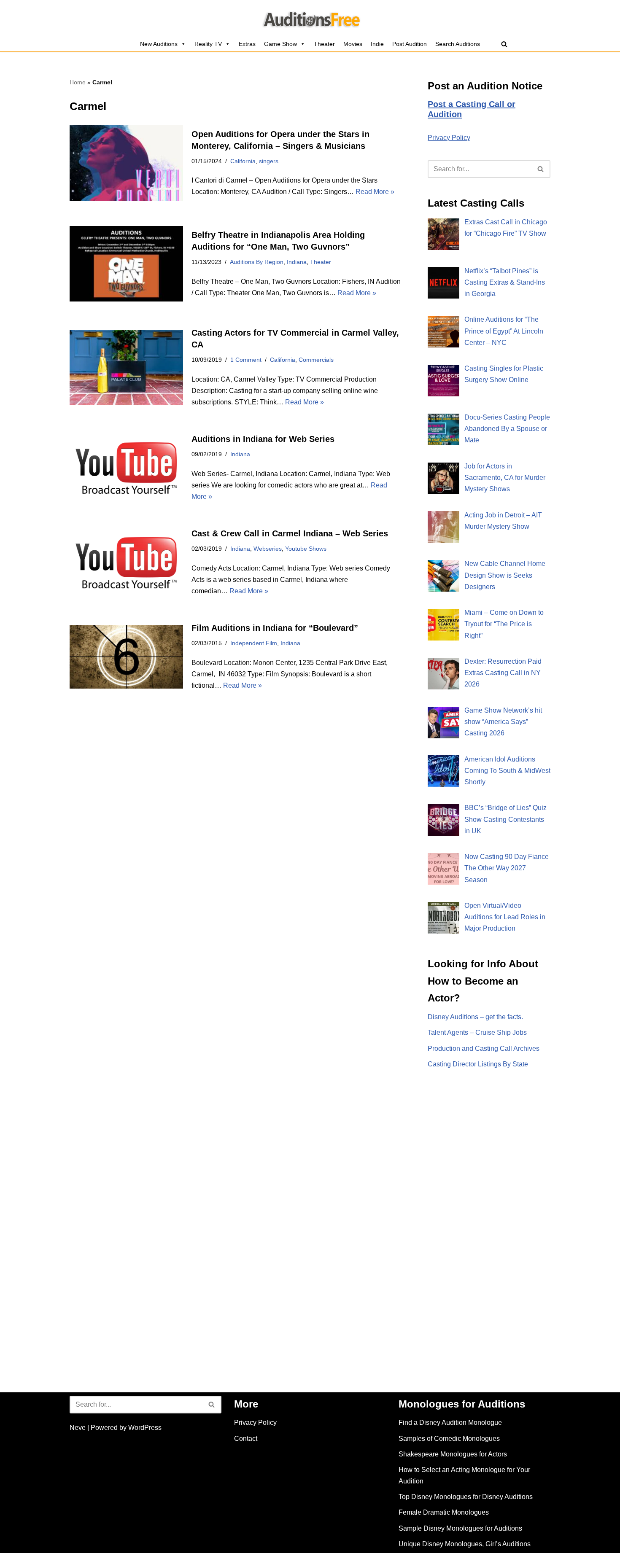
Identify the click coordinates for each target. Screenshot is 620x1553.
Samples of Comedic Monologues (449, 1438)
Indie (377, 43)
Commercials (316, 359)
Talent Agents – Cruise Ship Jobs (477, 1032)
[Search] (504, 44)
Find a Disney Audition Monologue (450, 1422)
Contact (245, 1438)
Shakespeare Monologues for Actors (453, 1454)
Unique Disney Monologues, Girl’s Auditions (465, 1544)
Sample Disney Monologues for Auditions (460, 1528)
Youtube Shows (305, 548)
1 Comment (245, 359)
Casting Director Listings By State (478, 1064)
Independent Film (253, 643)
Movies (352, 43)
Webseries (267, 548)
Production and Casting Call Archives (483, 1048)
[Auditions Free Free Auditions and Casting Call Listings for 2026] (310, 18)
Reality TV (208, 43)
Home (78, 82)
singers (268, 161)
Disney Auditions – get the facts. (475, 1016)
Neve (78, 1427)
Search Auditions (457, 43)
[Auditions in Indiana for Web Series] (126, 468)
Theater (324, 43)
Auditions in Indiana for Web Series (262, 439)
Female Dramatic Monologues (444, 1512)
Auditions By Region (256, 261)
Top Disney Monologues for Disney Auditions (466, 1496)
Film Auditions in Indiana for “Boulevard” (274, 628)
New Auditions (159, 43)
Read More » (375, 191)
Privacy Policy (449, 137)
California (243, 161)
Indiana (297, 261)
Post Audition (409, 43)
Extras (247, 43)
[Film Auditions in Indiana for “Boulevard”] (126, 657)
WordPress (145, 1427)
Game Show (280, 43)
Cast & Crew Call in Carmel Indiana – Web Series (289, 533)
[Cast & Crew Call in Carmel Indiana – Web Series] (126, 562)
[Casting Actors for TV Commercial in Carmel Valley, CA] (126, 367)
